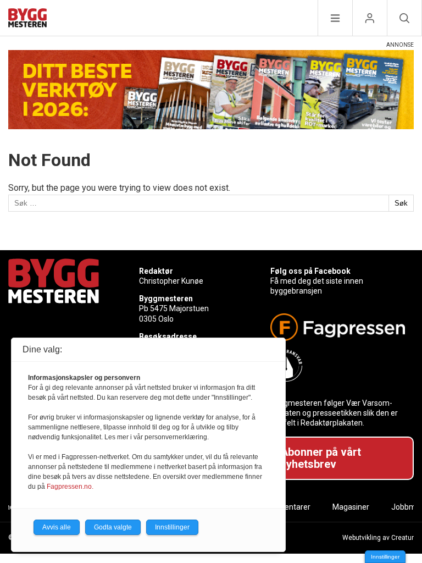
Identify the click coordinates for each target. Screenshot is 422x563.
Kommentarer (286, 507)
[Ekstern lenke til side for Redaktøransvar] (337, 366)
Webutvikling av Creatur (378, 538)
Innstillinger (385, 557)
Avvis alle (56, 527)
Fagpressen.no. (70, 486)
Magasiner (350, 507)
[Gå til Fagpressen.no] (337, 326)
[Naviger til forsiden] (27, 19)
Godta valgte (113, 527)
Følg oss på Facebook (310, 271)
